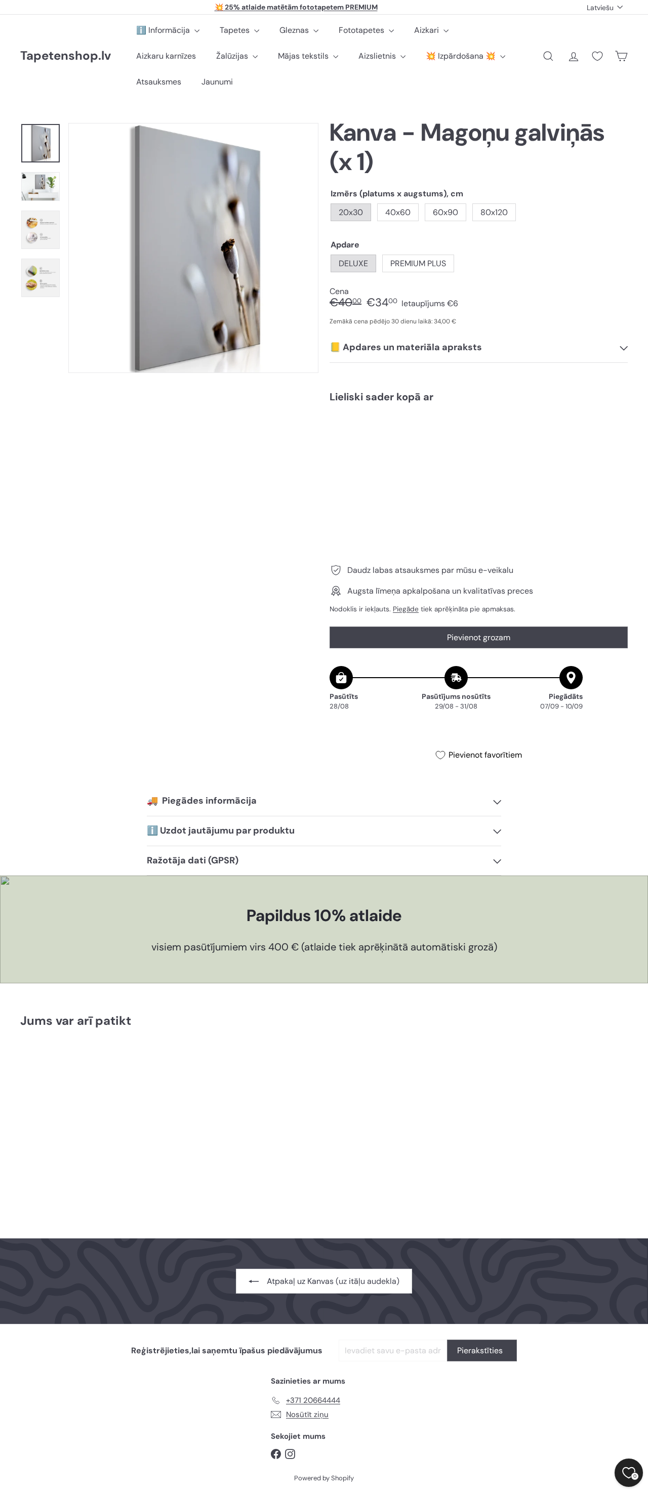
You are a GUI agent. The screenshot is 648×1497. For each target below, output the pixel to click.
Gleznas (295, 30)
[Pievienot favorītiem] (614, 431)
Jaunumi (217, 81)
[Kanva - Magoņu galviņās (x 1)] (479, 445)
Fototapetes (362, 30)
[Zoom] (193, 247)
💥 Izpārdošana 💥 (462, 56)
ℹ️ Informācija (164, 30)
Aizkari (427, 30)
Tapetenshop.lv (65, 56)
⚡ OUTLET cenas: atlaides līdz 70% (295, 7)
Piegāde (406, 609)
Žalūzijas (233, 56)
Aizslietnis (378, 56)
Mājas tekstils (304, 56)
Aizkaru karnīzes (166, 56)
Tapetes (236, 30)
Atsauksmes (158, 81)
